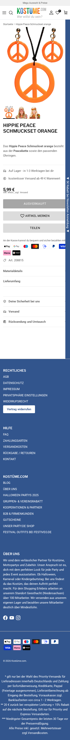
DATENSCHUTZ (13, 383)
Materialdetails (13, 271)
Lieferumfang (11, 281)
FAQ (5, 434)
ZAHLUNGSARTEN (15, 441)
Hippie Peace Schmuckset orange (33, 24)
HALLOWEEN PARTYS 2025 (20, 495)
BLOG (6, 483)
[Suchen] (13, 12)
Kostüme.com (18, 661)
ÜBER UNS (10, 489)
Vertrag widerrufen (19, 409)
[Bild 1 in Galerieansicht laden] (35, 65)
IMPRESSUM (11, 389)
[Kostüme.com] (31, 12)
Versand (14, 311)
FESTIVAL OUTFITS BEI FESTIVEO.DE (27, 532)
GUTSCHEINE (12, 520)
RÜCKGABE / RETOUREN (19, 453)
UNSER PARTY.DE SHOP (18, 526)
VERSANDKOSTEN (15, 447)
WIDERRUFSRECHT (15, 401)
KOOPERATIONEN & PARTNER (22, 507)
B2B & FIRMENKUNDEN (18, 514)
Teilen (35, 228)
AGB (6, 377)
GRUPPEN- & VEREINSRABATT (23, 501)
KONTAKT (9, 459)
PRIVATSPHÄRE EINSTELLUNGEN (25, 395)
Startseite (8, 24)
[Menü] (4, 12)
